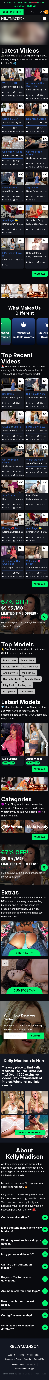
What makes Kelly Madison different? (18, 1327)
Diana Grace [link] (32, 191)
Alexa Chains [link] (8, 430)
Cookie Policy (33, 1355)
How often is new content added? (17, 1303)
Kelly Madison (30, 666)
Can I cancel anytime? (15, 1217)
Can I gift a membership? (16, 1315)
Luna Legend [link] (32, 89)
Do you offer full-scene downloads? (16, 1279)
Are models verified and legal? (20, 1291)
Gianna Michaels (12, 679)
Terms (21, 1355)
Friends (27, 1359)
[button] (46, 745)
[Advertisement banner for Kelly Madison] (24, 290)
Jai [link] (27, 122)
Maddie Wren (32, 679)
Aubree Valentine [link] (35, 567)
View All (39, 273)
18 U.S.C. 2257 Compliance (23, 1364)
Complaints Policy (13, 1359)
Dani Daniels (26, 691)
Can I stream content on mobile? (16, 1266)
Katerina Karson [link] (10, 531)
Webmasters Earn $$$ (24, 1369)
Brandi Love (9, 660)
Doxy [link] (5, 499)
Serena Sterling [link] (10, 122)
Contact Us (39, 1359)
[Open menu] (44, 18)
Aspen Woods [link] (9, 86)
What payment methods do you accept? (21, 1242)
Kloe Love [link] (7, 259)
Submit (36, 1035)
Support (11, 1355)
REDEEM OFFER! (11, 12)
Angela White (10, 672)
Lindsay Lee (24, 685)
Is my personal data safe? (17, 1254)
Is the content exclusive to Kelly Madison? (21, 1229)
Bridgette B (9, 691)
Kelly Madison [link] (33, 224)
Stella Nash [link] (32, 158)
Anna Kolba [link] (8, 155)
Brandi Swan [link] (8, 224)
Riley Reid (8, 685)
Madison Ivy (28, 672)
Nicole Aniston (11, 666)
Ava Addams (27, 660)
